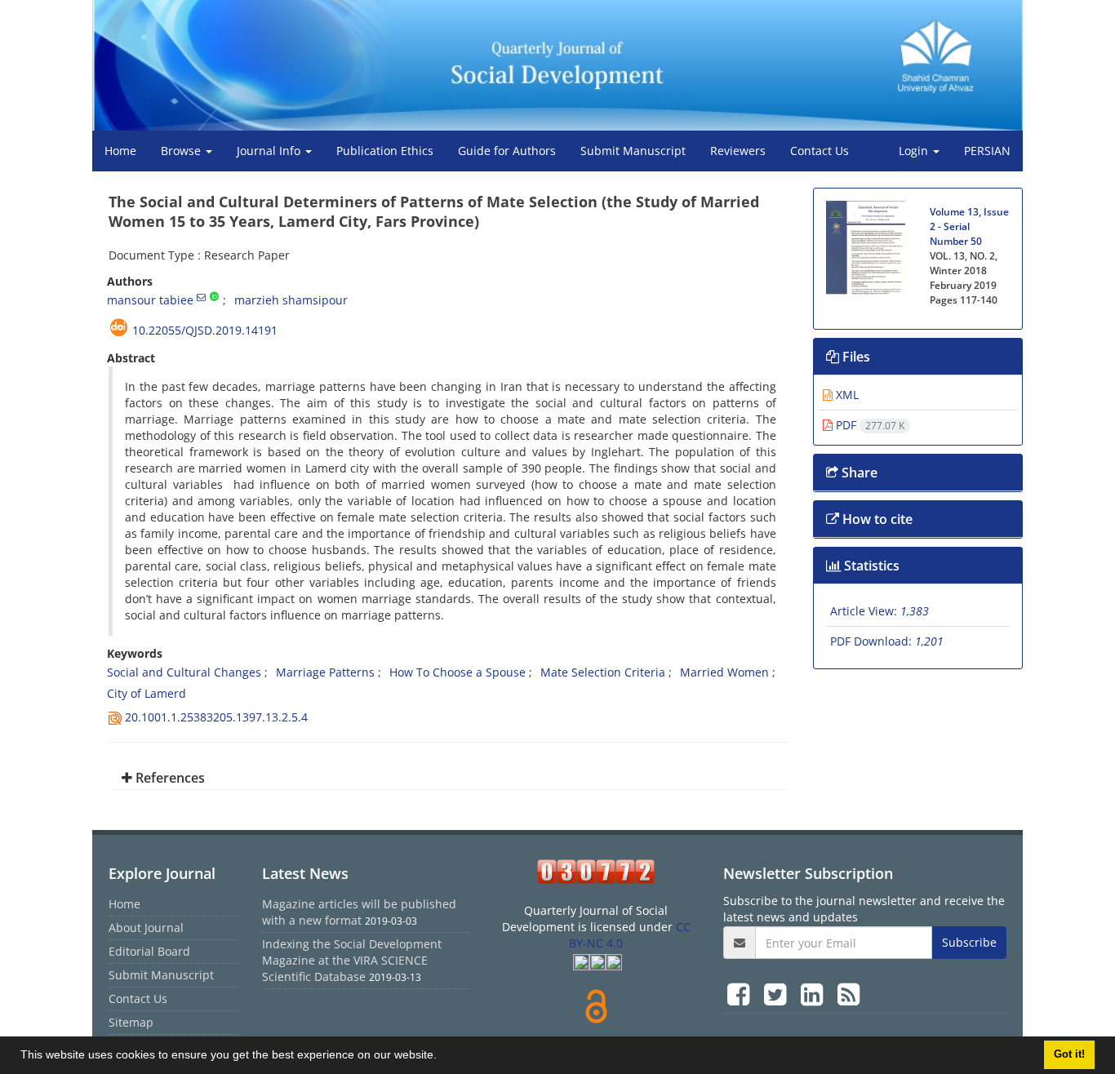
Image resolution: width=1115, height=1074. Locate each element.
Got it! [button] (1069, 1054)
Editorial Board (149, 951)
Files (854, 357)
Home (120, 150)
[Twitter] (778, 993)
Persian (987, 150)
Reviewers (738, 150)
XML (846, 394)
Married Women (724, 672)
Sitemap (131, 1022)
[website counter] (596, 871)
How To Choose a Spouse (457, 672)
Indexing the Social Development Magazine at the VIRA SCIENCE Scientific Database (352, 960)
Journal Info (270, 150)
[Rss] (848, 993)
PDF (868, 425)
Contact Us (819, 150)
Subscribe (969, 942)
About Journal (146, 927)
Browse (182, 150)
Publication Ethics (384, 150)
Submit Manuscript (633, 150)
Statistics (870, 566)
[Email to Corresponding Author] (201, 297)
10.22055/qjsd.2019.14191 (205, 330)
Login (915, 150)
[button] (442, 1056)
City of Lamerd (146, 693)
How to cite (876, 519)
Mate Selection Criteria (602, 672)
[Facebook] (741, 993)
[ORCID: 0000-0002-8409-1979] (214, 297)
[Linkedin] (815, 993)
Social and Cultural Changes (184, 672)
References (168, 778)
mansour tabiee (150, 300)
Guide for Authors (507, 150)
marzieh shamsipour (291, 300)
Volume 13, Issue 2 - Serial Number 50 (969, 226)
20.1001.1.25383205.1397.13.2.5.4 (216, 717)
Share (857, 473)
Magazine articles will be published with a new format (359, 912)
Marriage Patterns (325, 672)
